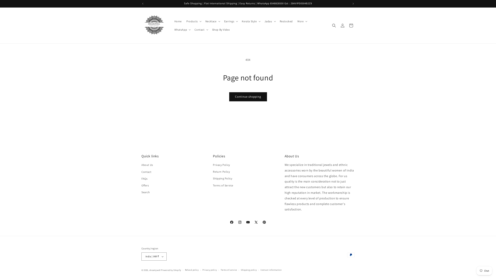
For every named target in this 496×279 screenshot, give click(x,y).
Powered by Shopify (171, 270)
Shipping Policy (222, 178)
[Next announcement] (353, 3)
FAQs (144, 178)
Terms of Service (223, 185)
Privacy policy (209, 270)
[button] (193, 21)
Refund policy (192, 270)
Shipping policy (249, 270)
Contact (146, 171)
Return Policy (221, 171)
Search (145, 192)
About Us (147, 165)
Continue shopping (248, 96)
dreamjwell (155, 270)
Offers (145, 185)
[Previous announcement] (143, 3)
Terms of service (229, 270)
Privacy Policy (221, 165)
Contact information (271, 270)
